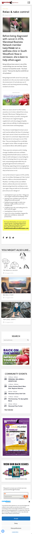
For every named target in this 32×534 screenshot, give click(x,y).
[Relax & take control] (16, 24)
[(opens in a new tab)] (16, 437)
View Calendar (8, 410)
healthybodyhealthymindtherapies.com (16, 228)
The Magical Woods (10, 270)
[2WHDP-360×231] (16, 356)
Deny (16, 523)
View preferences (16, 528)
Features (5, 8)
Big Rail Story (8, 295)
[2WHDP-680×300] (16, 99)
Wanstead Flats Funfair (15, 406)
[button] (29, 502)
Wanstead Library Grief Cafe (16, 393)
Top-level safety (9, 319)
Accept (16, 518)
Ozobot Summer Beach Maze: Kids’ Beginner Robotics (17, 387)
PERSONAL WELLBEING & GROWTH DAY (16, 380)
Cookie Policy (15, 532)
